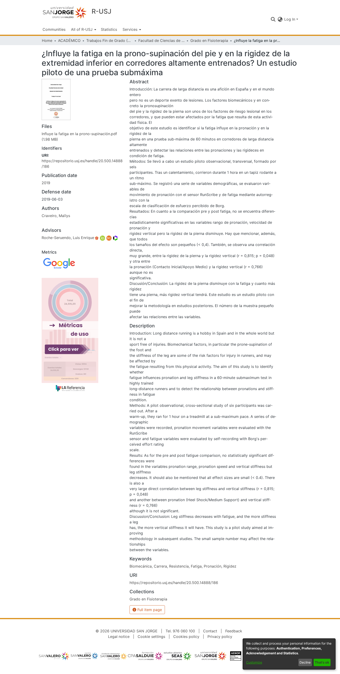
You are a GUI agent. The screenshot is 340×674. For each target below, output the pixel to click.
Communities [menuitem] (54, 29)
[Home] (65, 12)
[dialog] (289, 654)
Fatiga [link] (196, 566)
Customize (254, 662)
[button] (273, 19)
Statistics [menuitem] (109, 29)
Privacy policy (219, 636)
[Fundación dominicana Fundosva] (113, 657)
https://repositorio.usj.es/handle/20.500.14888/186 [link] (174, 582)
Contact (210, 631)
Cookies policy (186, 636)
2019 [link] (46, 182)
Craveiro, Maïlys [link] (56, 215)
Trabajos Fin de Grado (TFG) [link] (109, 40)
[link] (148, 599)
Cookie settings (151, 636)
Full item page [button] (149, 609)
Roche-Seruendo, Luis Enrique (68, 237)
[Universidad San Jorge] (211, 657)
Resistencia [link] (179, 566)
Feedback (233, 631)
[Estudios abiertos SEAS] (177, 657)
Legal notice (119, 636)
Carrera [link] (160, 566)
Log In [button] (290, 19)
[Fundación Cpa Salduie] (146, 657)
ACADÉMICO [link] (69, 40)
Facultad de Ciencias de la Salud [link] (161, 40)
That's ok (322, 662)
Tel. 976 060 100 (180, 631)
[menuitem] (83, 29)
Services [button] (130, 29)
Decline (305, 662)
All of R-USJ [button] (82, 29)
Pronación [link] (212, 566)
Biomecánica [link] (141, 566)
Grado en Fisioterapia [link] (209, 40)
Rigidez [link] (229, 566)
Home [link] (47, 40)
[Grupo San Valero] (54, 657)
